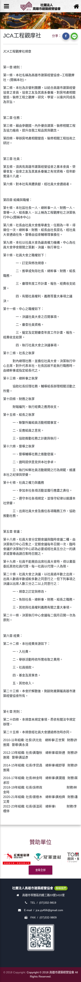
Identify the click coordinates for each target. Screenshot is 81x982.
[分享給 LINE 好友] (74, 36)
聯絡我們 (61, 888)
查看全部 (40, 869)
